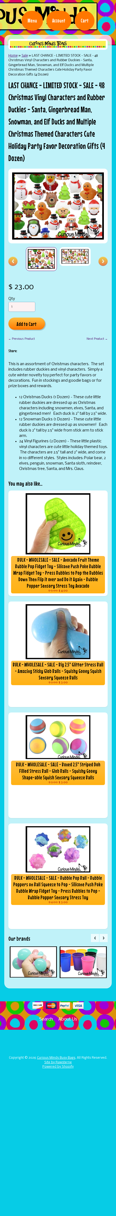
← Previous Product (21, 339)
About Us (67, 1019)
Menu (32, 21)
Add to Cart (26, 324)
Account (58, 21)
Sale (25, 55)
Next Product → (97, 339)
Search (46, 1019)
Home (13, 55)
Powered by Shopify (58, 1066)
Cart (84, 21)
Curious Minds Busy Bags (56, 1058)
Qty (11, 299)
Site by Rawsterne (58, 1062)
